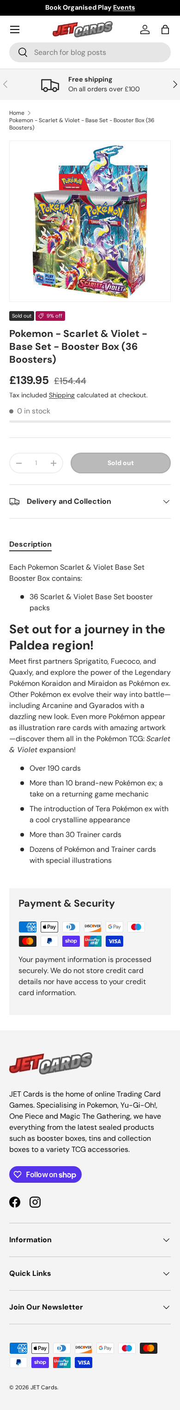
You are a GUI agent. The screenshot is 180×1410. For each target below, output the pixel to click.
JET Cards (43, 1387)
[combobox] (90, 52)
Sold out (121, 463)
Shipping (62, 395)
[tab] (30, 544)
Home (16, 113)
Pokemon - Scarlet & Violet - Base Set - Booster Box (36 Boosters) (82, 124)
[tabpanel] (90, 717)
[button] (165, 29)
